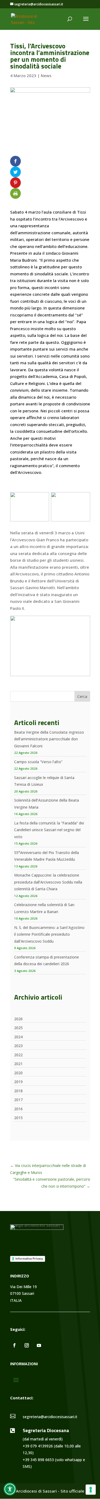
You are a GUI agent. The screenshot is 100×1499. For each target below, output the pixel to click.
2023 (18, 1045)
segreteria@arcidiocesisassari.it (50, 1416)
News (46, 75)
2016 (18, 1108)
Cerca (82, 696)
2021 (18, 1063)
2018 (18, 1090)
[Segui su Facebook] (14, 1345)
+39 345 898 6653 (38, 1459)
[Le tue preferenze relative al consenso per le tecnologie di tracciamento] (91, 1489)
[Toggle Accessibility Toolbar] (10, 1489)
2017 (18, 1099)
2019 (18, 1081)
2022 (18, 1054)
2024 (18, 1036)
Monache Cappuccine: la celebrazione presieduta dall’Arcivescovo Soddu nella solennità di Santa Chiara (48, 882)
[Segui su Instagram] (26, 1345)
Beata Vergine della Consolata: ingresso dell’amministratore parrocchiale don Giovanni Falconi (49, 739)
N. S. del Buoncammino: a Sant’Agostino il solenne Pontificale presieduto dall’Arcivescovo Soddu (49, 934)
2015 (18, 1117)
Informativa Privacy (29, 1258)
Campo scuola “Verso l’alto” (38, 761)
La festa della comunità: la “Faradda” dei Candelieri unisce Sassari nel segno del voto (49, 829)
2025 (18, 1027)
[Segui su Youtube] (39, 1345)
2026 (18, 1018)
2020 (18, 1072)
